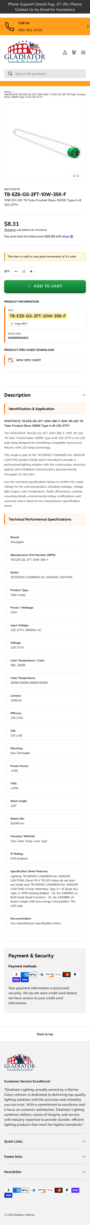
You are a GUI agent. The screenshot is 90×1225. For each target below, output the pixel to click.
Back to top (45, 1034)
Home (7, 92)
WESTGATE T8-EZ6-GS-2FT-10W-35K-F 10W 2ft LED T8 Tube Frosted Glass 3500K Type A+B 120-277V (45, 95)
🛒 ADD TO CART (44, 286)
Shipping (10, 230)
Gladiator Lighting (23, 1214)
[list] (45, 143)
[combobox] (45, 73)
